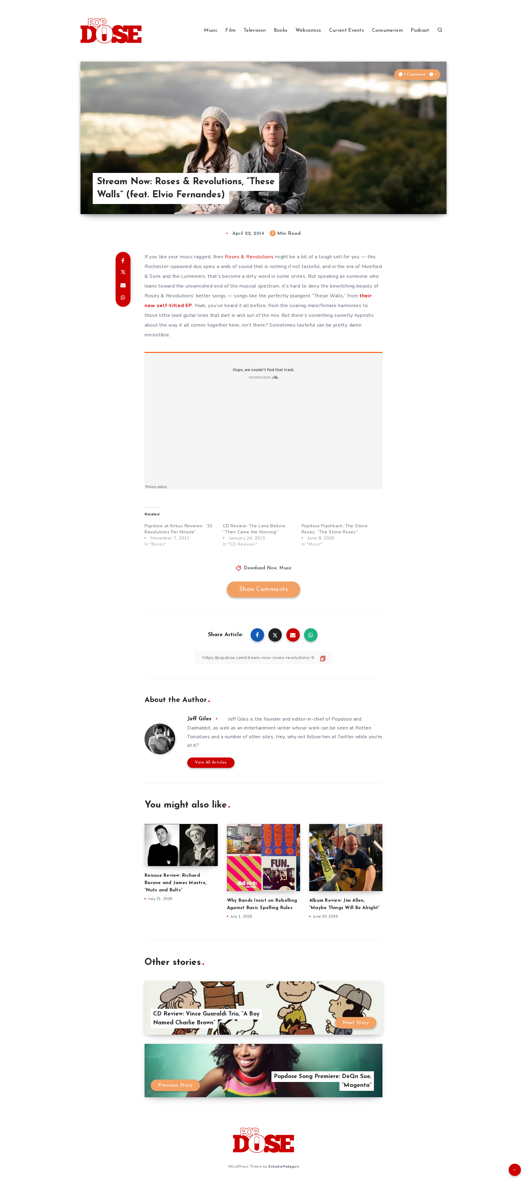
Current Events (346, 30)
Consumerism (387, 30)
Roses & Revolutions (249, 256)
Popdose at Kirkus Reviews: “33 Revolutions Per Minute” (178, 529)
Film (230, 30)
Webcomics (308, 30)
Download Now (260, 568)
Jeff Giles (199, 719)
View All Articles (211, 763)
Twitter (346, 736)
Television (255, 30)
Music (210, 30)
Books (281, 30)
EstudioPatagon (283, 1166)
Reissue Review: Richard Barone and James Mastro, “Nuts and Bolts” (175, 883)
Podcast (420, 30)
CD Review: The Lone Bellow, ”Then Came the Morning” (254, 529)
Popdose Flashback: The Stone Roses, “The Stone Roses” (335, 529)
